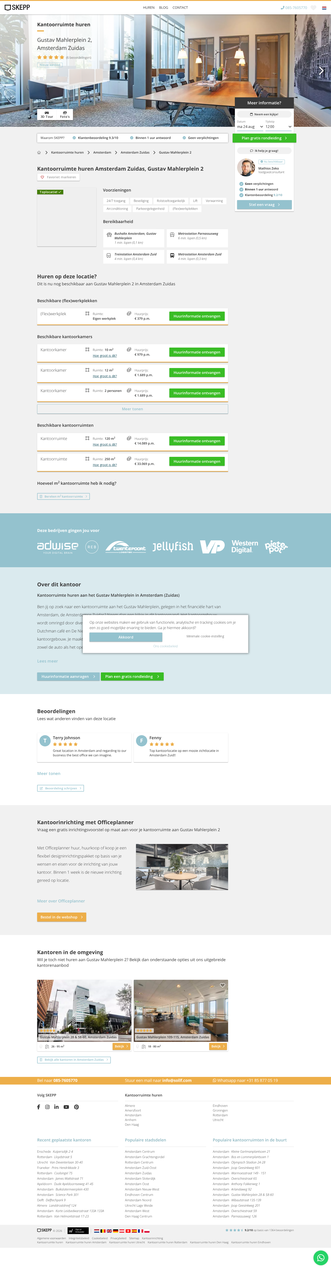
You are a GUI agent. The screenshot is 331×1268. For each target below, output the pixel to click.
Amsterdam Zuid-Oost (140, 1168)
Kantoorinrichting (152, 1238)
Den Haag (132, 1125)
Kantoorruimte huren (67, 152)
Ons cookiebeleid (165, 646)
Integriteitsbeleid (79, 1238)
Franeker (58, 1168)
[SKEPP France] (141, 1231)
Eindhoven (220, 1106)
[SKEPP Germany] (116, 1231)
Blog (163, 7)
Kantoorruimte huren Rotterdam (167, 1242)
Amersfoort (133, 1110)
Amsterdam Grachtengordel (145, 1157)
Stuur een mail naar (158, 1080)
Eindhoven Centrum (139, 1195)
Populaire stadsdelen (145, 1140)
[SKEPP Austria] (122, 1231)
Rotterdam (220, 1115)
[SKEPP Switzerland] (129, 1231)
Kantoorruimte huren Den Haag (209, 1242)
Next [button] (320, 70)
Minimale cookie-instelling (205, 636)
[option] (165, 70)
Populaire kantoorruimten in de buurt (250, 1140)
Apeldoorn (65, 1184)
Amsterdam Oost (137, 1184)
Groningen (220, 1110)
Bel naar (57, 1080)
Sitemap (134, 1238)
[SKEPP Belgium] (103, 1231)
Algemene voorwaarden (51, 1238)
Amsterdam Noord (138, 1200)
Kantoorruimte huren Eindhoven (250, 1242)
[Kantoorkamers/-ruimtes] (47, 1046)
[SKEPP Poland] (147, 1231)
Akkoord (125, 637)
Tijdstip (269, 121)
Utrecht (218, 1120)
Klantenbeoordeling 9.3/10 (57, 137)
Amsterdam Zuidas (135, 152)
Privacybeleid (118, 1238)
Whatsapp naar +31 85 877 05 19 (247, 1080)
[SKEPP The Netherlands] (97, 1231)
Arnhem (130, 1120)
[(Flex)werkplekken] (41, 1046)
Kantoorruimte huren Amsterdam (86, 1242)
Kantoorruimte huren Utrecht (127, 1242)
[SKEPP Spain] (135, 1231)
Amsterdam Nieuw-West (142, 1189)
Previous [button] (10, 70)
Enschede (55, 1152)
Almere (130, 1106)
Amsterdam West (137, 1211)
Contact (180, 7)
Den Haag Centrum (138, 1216)
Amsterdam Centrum (140, 1152)
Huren (149, 7)
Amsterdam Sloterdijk (140, 1178)
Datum (241, 121)
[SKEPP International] (110, 1231)
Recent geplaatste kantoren (64, 1140)
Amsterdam (102, 152)
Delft (51, 1200)
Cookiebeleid (100, 1238)
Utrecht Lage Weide (139, 1205)
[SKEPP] (16, 7)
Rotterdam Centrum (139, 1162)
